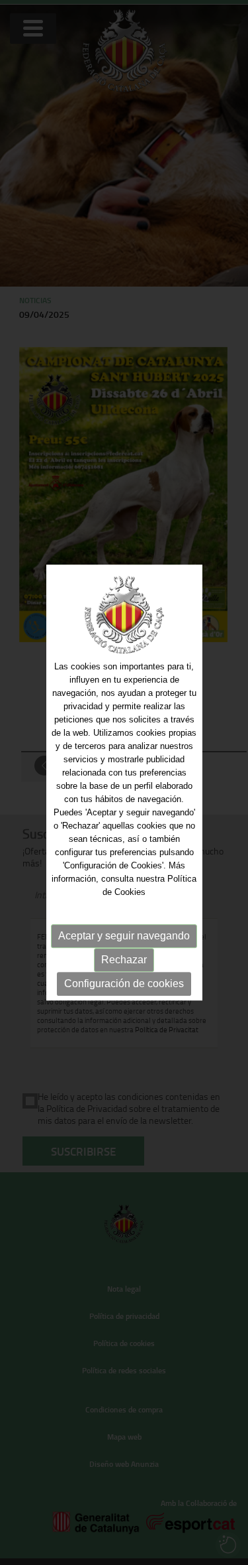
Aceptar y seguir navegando (124, 935)
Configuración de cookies (124, 983)
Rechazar (124, 959)
